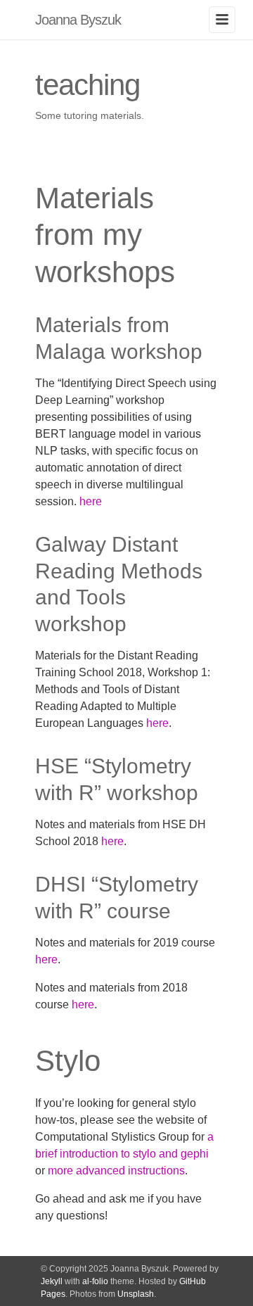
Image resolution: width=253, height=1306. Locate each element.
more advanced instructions (116, 1171)
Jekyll (52, 1281)
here (90, 501)
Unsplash (135, 1294)
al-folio (95, 1281)
